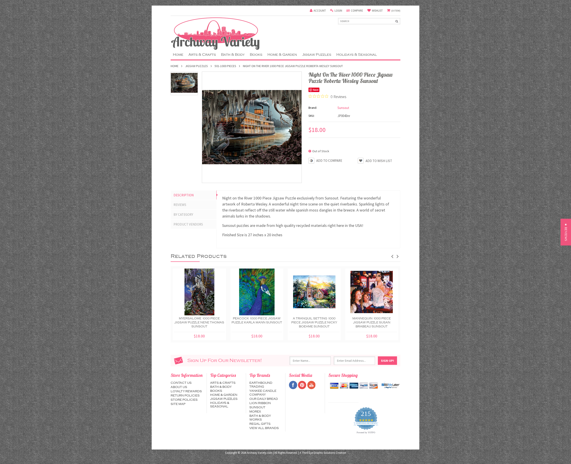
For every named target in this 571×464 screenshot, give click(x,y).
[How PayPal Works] (391, 385)
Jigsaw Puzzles (316, 55)
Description (184, 195)
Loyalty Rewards (186, 391)
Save (316, 89)
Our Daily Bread (263, 398)
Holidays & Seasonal (356, 55)
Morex (255, 411)
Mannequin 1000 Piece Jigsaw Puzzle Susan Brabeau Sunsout (371, 322)
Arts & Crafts (202, 55)
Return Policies (185, 395)
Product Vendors (188, 224)
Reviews (180, 205)
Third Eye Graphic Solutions (318, 453)
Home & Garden (282, 55)
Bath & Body (233, 55)
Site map (178, 404)
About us (179, 387)
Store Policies (184, 399)
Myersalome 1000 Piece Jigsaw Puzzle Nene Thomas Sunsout (199, 322)
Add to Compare (329, 160)
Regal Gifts (260, 423)
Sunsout (257, 407)
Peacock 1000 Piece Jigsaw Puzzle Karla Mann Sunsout (257, 320)
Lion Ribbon (260, 403)
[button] (566, 232)
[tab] (194, 195)
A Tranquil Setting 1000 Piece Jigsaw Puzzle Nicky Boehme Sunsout (314, 322)
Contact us (181, 382)
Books (256, 55)
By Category (183, 214)
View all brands (264, 428)
